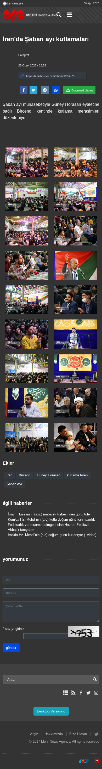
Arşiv (34, 734)
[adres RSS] (73, 693)
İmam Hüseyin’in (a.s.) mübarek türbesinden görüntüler (49, 514)
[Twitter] (88, 693)
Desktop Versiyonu (51, 711)
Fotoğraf (23, 55)
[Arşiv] (65, 693)
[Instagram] (96, 693)
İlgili (96, 734)
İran (9, 475)
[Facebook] (80, 693)
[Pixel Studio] (94, 761)
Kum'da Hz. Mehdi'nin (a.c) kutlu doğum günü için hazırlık (51, 519)
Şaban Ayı (14, 484)
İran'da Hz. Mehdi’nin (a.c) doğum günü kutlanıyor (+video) (52, 535)
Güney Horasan (48, 475)
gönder (11, 648)
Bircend (24, 475)
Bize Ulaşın (78, 734)
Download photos (82, 90)
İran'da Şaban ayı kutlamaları (46, 38)
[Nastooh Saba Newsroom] (81, 761)
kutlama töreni (77, 475)
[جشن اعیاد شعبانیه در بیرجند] (26, 162)
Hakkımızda (53, 734)
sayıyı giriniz (13, 629)
